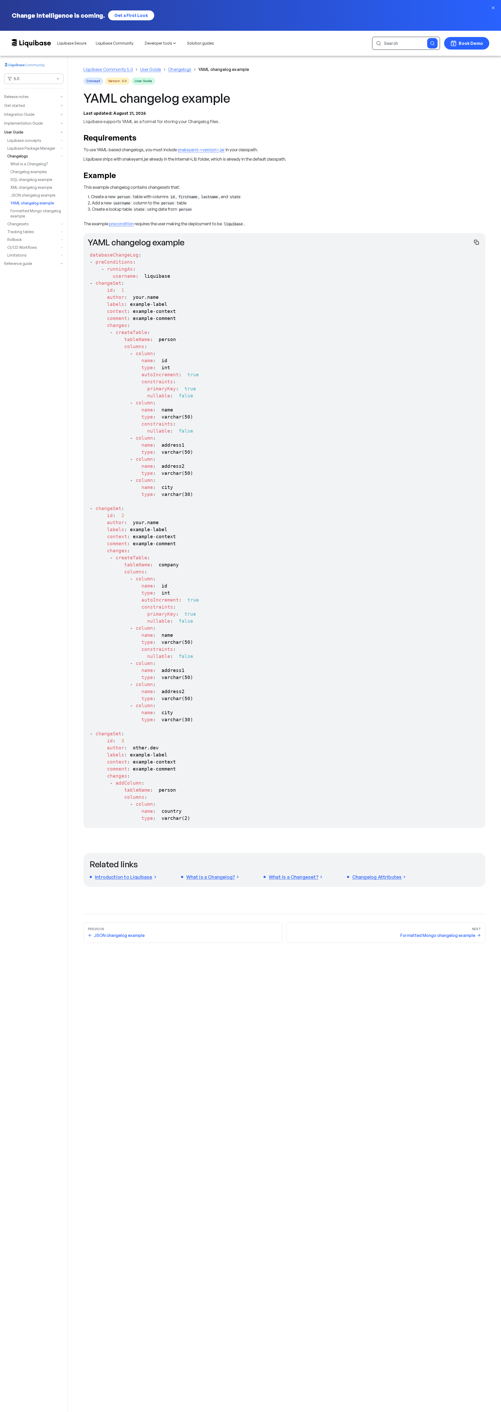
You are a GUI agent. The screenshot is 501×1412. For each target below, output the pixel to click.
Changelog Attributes (377, 877)
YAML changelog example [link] (223, 69)
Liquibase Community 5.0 (108, 69)
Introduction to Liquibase (123, 877)
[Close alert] (493, 8)
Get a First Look (131, 15)
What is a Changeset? (293, 877)
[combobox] (33, 79)
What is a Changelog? (210, 877)
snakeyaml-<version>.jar (201, 149)
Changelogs (179, 69)
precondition (121, 223)
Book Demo (471, 43)
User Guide (150, 69)
